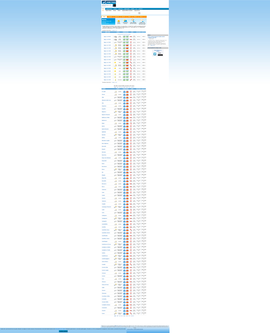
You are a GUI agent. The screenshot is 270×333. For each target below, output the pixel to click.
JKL (122, 87)
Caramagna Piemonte (106, 206)
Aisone (103, 94)
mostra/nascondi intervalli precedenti (123, 34)
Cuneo (103, 313)
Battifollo (104, 131)
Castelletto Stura (105, 229)
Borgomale (104, 160)
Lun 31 (123, 16)
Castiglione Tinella (106, 250)
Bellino (103, 137)
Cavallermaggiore (105, 258)
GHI (120, 87)
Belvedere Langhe (106, 140)
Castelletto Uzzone (106, 232)
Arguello (104, 108)
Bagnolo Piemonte (106, 114)
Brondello (104, 180)
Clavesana (104, 293)
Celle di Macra (105, 261)
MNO (124, 87)
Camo (103, 192)
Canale (103, 195)
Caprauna (104, 201)
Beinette (103, 134)
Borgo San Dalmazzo (106, 157)
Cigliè (103, 287)
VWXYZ (132, 87)
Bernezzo (104, 152)
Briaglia (103, 175)
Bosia (103, 163)
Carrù (103, 212)
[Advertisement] (142, 4)
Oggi (104, 16)
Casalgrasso (104, 218)
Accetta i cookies (63, 331)
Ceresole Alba (105, 267)
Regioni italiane (108, 10)
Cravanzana (104, 307)
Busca (103, 186)
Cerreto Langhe (105, 270)
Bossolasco (104, 166)
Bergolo (103, 149)
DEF (117, 87)
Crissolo (103, 310)
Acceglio (104, 91)
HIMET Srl (116, 325)
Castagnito (104, 221)
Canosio (103, 198)
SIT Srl (120, 325)
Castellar (104, 227)
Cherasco (104, 281)
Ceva (103, 278)
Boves (103, 169)
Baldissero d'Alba (105, 117)
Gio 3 (141, 16)
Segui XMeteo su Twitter (157, 51)
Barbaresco (104, 120)
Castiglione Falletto (106, 247)
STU (129, 87)
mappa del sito (137, 10)
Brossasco (104, 183)
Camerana (104, 189)
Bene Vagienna (105, 143)
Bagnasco (104, 111)
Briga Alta (104, 178)
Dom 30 (117, 16)
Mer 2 (135, 16)
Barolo (103, 126)
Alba (103, 97)
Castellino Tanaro (105, 238)
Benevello (104, 146)
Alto (103, 103)
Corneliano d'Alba (106, 296)
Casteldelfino (105, 224)
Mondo (119, 10)
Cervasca (104, 273)
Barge (103, 123)
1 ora (113, 30)
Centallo (103, 264)
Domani (110, 16)
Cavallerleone (105, 255)
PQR (127, 87)
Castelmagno (105, 241)
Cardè (103, 209)
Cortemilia (104, 299)
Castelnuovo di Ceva (106, 244)
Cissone (103, 290)
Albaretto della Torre (106, 100)
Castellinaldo (105, 235)
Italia (103, 10)
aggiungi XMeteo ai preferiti (127, 10)
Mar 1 (129, 16)
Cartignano (104, 215)
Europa (114, 10)
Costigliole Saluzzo (106, 304)
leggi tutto (153, 45)
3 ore (116, 30)
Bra (102, 172)
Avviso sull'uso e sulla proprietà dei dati (135, 329)
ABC (115, 87)
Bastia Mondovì (105, 129)
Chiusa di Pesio (105, 284)
